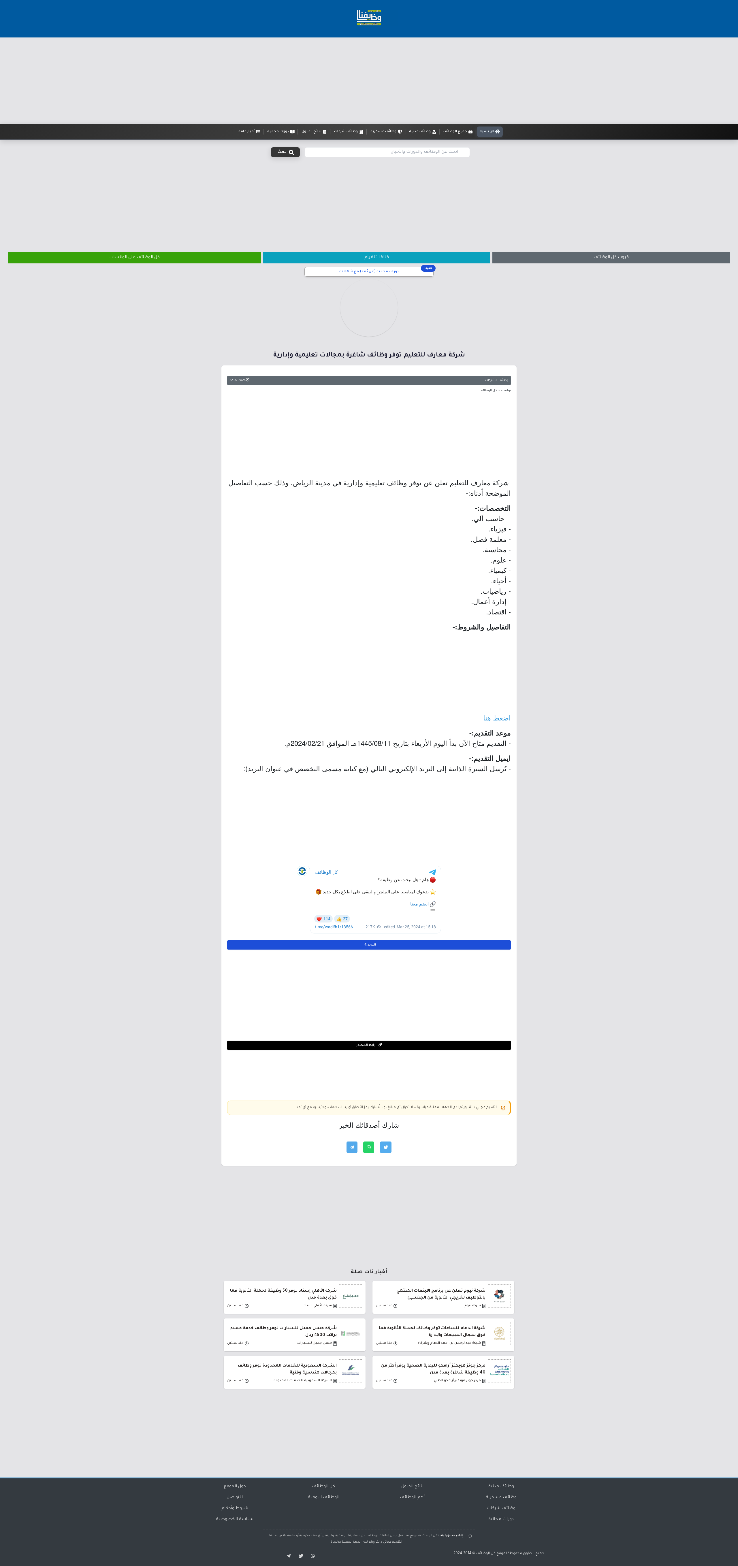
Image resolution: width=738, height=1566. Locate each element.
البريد (371, 945)
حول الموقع (235, 1486)
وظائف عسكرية (501, 1497)
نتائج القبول (412, 1486)
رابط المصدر (366, 1045)
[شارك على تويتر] (385, 1147)
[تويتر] (299, 1556)
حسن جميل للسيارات (314, 1343)
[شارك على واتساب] (368, 1147)
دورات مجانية (501, 1519)
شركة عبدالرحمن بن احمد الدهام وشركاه (449, 1343)
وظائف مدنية (501, 1486)
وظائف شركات (501, 1508)
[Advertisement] (369, 80)
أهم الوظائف (412, 1497)
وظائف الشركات (497, 380)
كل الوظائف (323, 1486)
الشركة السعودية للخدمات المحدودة (303, 1381)
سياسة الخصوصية (234, 1519)
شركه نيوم (472, 1306)
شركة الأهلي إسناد (318, 1306)
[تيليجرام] (287, 1556)
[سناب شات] (312, 1556)
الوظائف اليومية (323, 1497)
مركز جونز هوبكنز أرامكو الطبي (457, 1381)
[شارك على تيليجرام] (352, 1147)
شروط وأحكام (234, 1508)
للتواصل (235, 1497)
